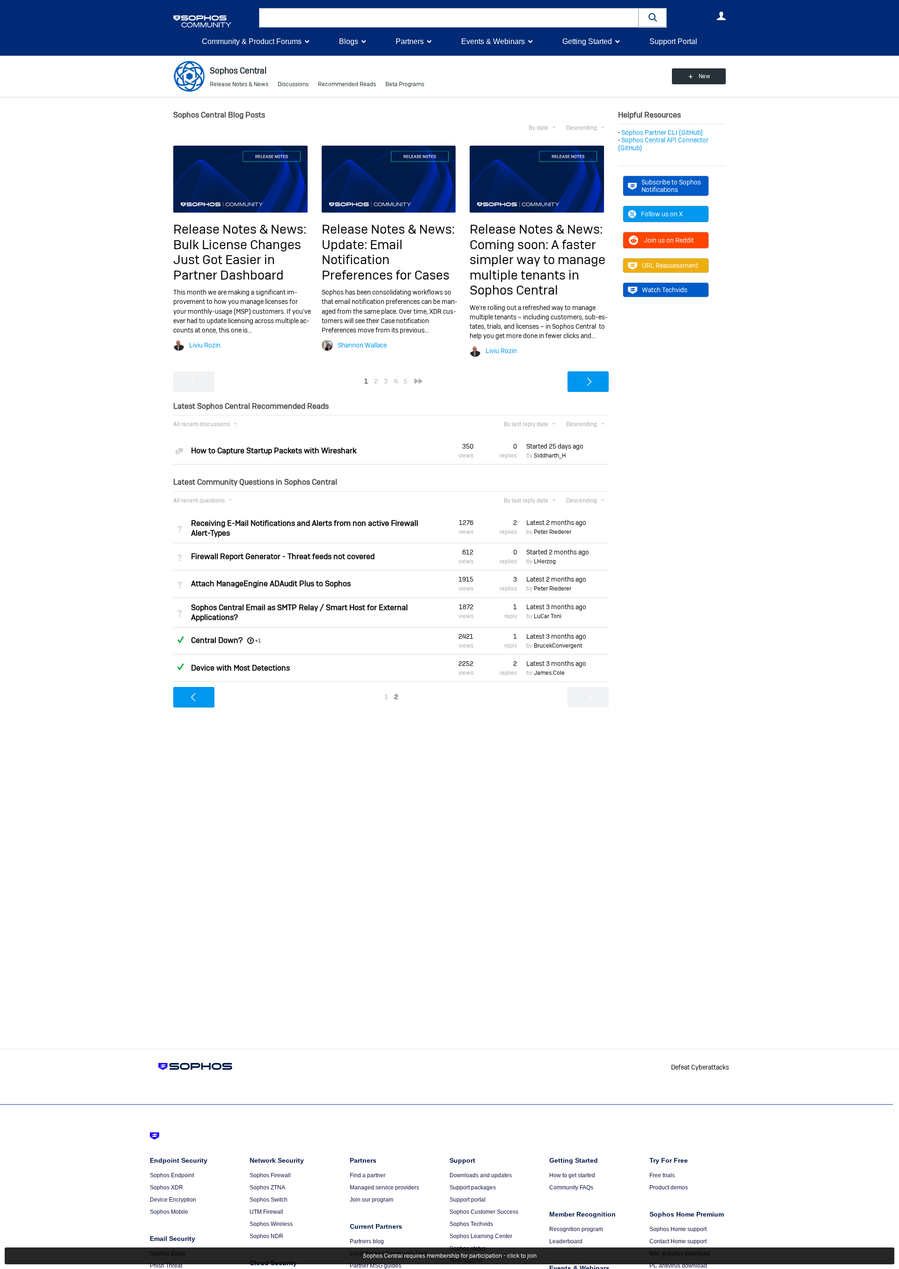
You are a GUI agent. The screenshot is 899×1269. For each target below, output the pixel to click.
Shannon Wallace (362, 345)
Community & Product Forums (252, 41)
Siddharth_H (550, 455)
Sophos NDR (266, 1236)
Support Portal (673, 41)
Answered (180, 640)
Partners (410, 41)
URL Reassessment (670, 265)
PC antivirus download (678, 1265)
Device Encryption (173, 1199)
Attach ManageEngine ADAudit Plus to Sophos (271, 584)
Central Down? (217, 640)
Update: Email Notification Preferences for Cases (386, 259)
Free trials (662, 1175)
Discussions (293, 84)
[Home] (214, 21)
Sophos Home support (678, 1229)
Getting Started (587, 41)
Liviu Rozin (205, 345)
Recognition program (576, 1229)
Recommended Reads (347, 84)
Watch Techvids (664, 290)
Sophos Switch (268, 1199)
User (721, 16)
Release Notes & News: (239, 229)
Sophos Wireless (271, 1224)
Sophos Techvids (471, 1224)
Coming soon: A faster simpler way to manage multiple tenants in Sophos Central (537, 267)
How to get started (572, 1175)
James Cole (549, 673)
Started (554, 446)
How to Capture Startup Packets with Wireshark (273, 451)
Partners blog (367, 1241)
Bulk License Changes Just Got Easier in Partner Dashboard (237, 259)
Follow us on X (662, 214)
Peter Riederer (552, 532)
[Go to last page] (418, 381)
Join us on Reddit (669, 240)
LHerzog (545, 561)
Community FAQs (571, 1187)
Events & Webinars (493, 41)
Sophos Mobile (169, 1212)
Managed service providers (384, 1187)
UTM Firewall (266, 1212)
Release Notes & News (239, 84)
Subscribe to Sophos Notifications (671, 186)
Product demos (668, 1187)
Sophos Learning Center (481, 1236)
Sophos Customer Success (484, 1212)
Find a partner (367, 1175)
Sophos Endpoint (172, 1175)
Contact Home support (678, 1241)
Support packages (473, 1187)
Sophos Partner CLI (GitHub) (662, 132)
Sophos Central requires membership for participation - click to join (450, 1256)
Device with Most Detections (240, 668)
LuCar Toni (547, 616)
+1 (258, 640)
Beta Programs (404, 84)
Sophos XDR (166, 1187)
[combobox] (448, 17)
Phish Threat (166, 1265)
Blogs (348, 41)
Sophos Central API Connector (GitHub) (663, 144)
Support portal (468, 1199)
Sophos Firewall (270, 1175)
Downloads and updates (481, 1175)
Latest (556, 522)
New (704, 76)
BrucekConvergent (558, 645)
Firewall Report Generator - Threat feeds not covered (283, 556)
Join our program (371, 1199)
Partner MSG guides (375, 1265)
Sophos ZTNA (267, 1187)
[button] (653, 17)
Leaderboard (565, 1241)
